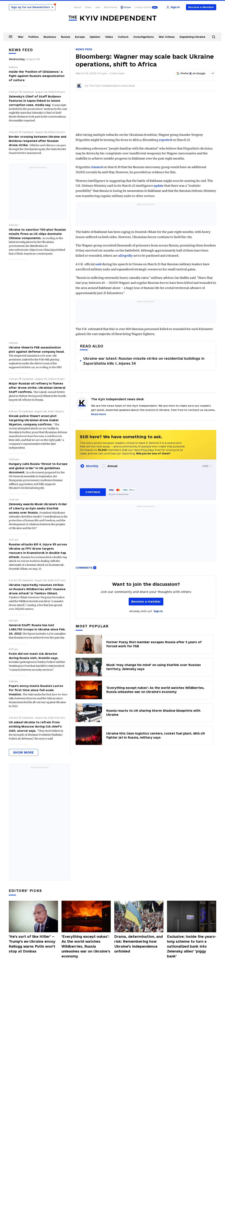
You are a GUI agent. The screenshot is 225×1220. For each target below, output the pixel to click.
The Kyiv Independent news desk (112, 85)
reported (165, 140)
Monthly (92, 466)
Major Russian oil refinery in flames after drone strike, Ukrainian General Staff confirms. (37, 387)
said (98, 264)
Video (109, 36)
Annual (112, 466)
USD (205, 466)
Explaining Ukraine (192, 36)
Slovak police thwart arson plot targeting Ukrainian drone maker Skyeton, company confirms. (34, 420)
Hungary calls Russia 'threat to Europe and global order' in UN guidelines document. (38, 468)
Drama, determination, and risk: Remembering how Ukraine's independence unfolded (138, 944)
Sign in (158, 611)
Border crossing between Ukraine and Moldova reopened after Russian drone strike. (37, 141)
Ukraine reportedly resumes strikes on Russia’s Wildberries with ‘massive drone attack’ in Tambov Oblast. (37, 589)
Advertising (110, 7)
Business (50, 36)
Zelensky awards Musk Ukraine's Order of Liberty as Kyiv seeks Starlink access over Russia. (38, 508)
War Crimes (167, 36)
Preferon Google (193, 73)
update (159, 185)
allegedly (125, 255)
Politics (33, 36)
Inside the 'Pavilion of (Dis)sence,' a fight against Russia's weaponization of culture (36, 76)
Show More (23, 752)
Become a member (146, 601)
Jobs (97, 7)
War (21, 36)
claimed (97, 167)
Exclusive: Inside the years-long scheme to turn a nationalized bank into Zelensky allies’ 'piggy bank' (191, 946)
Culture (123, 36)
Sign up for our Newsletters (32, 7)
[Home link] (112, 18)
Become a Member (201, 7)
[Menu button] (10, 36)
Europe (80, 36)
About (77, 7)
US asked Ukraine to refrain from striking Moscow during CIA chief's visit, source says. (35, 726)
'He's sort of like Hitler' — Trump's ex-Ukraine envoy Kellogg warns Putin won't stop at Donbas (32, 944)
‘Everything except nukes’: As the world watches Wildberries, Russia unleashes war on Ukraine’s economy (86, 946)
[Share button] (212, 73)
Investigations (143, 36)
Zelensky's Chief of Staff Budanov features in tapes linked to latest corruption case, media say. (35, 100)
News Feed (84, 49)
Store (127, 7)
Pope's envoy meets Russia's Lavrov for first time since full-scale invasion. (36, 690)
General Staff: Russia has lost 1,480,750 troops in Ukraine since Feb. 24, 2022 (37, 629)
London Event (143, 7)
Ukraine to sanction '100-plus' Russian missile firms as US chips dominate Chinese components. (37, 234)
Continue (92, 492)
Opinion (95, 36)
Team (88, 7)
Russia (65, 36)
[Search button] (213, 37)
